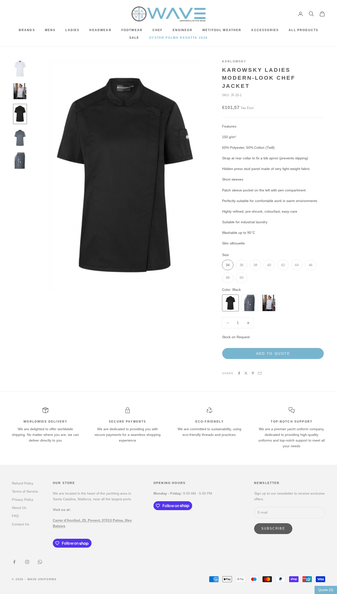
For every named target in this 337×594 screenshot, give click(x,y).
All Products (303, 30)
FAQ (15, 516)
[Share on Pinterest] (253, 373)
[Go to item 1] (20, 68)
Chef (157, 30)
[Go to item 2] (20, 91)
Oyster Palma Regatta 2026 (178, 37)
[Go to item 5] (20, 160)
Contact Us (20, 524)
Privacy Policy (22, 499)
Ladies (72, 30)
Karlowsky (234, 61)
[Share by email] (260, 373)
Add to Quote (273, 353)
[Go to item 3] (20, 114)
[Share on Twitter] (246, 373)
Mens (50, 30)
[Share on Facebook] (239, 373)
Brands (27, 30)
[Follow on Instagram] (27, 561)
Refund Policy (22, 483)
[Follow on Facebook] (14, 561)
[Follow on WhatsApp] (39, 561)
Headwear (100, 30)
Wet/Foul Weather (222, 30)
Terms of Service (25, 491)
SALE (134, 37)
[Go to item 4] (20, 138)
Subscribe (273, 528)
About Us (19, 508)
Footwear (132, 30)
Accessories (265, 30)
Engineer (182, 30)
